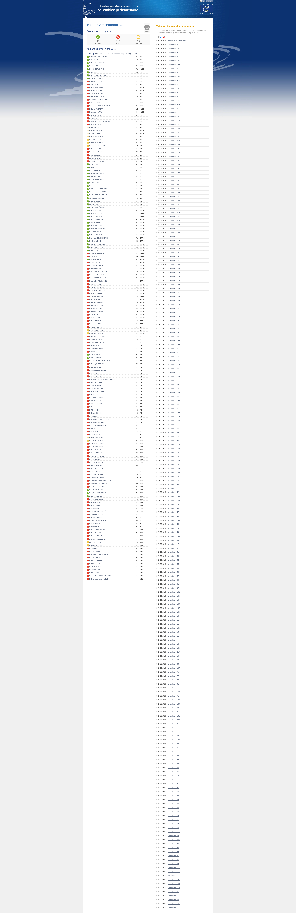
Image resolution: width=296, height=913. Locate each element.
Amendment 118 (174, 732)
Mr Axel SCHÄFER (95, 527)
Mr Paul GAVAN (94, 573)
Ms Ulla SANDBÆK (95, 557)
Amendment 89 (173, 664)
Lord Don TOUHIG (95, 542)
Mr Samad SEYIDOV (95, 155)
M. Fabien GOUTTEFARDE (97, 370)
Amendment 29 (173, 328)
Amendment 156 (174, 908)
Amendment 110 (174, 620)
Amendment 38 (173, 428)
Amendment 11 (173, 112)
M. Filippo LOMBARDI (96, 302)
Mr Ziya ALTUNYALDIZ (96, 388)
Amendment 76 (173, 788)
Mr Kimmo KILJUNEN (96, 536)
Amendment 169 (174, 268)
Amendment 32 (173, 352)
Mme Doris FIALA (94, 60)
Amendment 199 (174, 164)
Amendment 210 (174, 212)
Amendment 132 (174, 436)
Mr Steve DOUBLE (95, 170)
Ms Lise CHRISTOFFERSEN (98, 520)
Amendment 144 (174, 880)
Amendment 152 (174, 888)
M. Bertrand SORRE (95, 373)
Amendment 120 (174, 700)
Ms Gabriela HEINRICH (96, 499)
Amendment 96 (173, 772)
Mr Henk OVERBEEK (96, 560)
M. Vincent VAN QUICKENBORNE (100, 121)
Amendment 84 (173, 800)
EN (200, 1)
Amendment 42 (173, 492)
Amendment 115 (174, 636)
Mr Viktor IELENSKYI (95, 259)
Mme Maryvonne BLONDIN (97, 539)
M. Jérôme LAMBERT (96, 462)
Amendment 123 (174, 128)
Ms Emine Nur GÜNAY (96, 348)
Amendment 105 (174, 604)
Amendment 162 (174, 456)
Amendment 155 (174, 752)
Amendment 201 (174, 388)
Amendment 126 (174, 444)
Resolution (172, 876)
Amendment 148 (174, 344)
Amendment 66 (173, 184)
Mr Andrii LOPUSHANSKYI (97, 69)
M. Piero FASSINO (95, 533)
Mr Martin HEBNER (95, 413)
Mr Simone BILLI (94, 407)
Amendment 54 (173, 560)
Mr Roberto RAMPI (95, 450)
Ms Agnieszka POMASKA (97, 244)
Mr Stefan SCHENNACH (97, 530)
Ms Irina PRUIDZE (95, 164)
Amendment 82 (173, 768)
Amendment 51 (173, 552)
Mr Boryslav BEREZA (96, 247)
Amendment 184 (174, 292)
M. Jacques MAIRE (95, 367)
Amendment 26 (173, 308)
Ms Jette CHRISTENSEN (97, 456)
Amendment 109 (174, 616)
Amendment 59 (173, 632)
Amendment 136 (174, 300)
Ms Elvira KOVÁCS (95, 262)
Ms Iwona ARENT (94, 186)
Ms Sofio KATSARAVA (96, 490)
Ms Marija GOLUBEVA (96, 78)
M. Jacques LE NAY (95, 118)
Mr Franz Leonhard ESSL (97, 269)
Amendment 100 (174, 740)
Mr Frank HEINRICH (95, 321)
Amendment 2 (173, 712)
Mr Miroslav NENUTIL (96, 437)
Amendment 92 (173, 900)
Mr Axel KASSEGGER (96, 416)
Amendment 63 (173, 812)
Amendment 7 (173, 84)
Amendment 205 (174, 756)
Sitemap (85, 1)
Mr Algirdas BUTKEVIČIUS (97, 493)
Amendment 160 (174, 448)
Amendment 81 (173, 748)
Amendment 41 (173, 784)
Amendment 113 (174, 872)
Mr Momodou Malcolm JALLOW (99, 579)
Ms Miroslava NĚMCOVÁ (97, 207)
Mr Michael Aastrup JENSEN (98, 57)
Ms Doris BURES (94, 459)
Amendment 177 (174, 380)
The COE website (206, 8)
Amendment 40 (173, 440)
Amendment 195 (174, 536)
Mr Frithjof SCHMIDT (95, 502)
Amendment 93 (173, 836)
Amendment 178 (174, 276)
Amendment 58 (173, 572)
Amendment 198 (174, 496)
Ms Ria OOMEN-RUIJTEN (97, 278)
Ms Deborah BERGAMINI (97, 265)
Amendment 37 (173, 408)
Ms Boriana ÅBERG (95, 232)
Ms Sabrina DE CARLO (96, 398)
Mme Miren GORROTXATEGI (98, 554)
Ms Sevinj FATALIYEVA (96, 161)
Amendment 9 (173, 96)
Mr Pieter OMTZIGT (95, 210)
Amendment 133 (174, 48)
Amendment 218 (174, 80)
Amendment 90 (173, 680)
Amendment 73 (173, 844)
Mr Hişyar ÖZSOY (94, 564)
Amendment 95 (173, 892)
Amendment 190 (174, 656)
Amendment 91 (173, 684)
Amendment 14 (173, 148)
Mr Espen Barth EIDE (96, 465)
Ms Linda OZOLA (94, 355)
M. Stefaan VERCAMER (96, 253)
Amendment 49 (173, 532)
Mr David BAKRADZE (96, 219)
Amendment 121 (174, 776)
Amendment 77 (173, 676)
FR (203, 1)
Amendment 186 (174, 704)
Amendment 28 (173, 324)
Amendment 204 (174, 764)
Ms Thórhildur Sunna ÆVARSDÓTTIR (101, 481)
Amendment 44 (173, 760)
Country (107, 53)
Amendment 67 (173, 816)
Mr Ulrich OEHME (94, 410)
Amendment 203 (174, 720)
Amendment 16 (173, 160)
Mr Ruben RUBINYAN (96, 312)
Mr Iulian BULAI (94, 72)
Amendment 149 (174, 64)
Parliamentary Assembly (111, 8)
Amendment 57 (173, 576)
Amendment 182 (174, 356)
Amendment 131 (174, 196)
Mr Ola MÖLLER (94, 428)
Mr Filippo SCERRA (95, 382)
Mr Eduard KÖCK (94, 299)
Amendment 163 (174, 460)
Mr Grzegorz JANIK (95, 176)
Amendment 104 (174, 600)
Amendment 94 (173, 864)
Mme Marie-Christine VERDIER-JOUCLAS (102, 379)
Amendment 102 (174, 592)
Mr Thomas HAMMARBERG (98, 425)
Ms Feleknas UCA (95, 567)
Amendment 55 (173, 564)
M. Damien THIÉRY (95, 84)
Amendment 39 (173, 432)
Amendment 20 (173, 208)
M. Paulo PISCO (94, 524)
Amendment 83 (173, 796)
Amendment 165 (174, 468)
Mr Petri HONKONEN (96, 87)
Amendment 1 (173, 780)
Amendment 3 (173, 45)
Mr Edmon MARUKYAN (96, 109)
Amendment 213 (174, 316)
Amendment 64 (173, 824)
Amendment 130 (174, 192)
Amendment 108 (174, 612)
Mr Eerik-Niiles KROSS (96, 63)
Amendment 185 (174, 296)
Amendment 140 (174, 400)
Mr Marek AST (93, 167)
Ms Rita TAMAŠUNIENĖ (96, 179)
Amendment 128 (174, 248)
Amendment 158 (174, 200)
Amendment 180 (174, 284)
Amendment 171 (174, 544)
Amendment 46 (173, 524)
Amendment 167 (174, 476)
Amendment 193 (174, 392)
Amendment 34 (173, 384)
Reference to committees (177, 40)
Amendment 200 (174, 500)
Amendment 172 (174, 692)
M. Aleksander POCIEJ (96, 330)
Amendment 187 (174, 668)
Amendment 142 (174, 332)
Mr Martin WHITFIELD (96, 545)
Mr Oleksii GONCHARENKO (98, 195)
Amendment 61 (173, 584)
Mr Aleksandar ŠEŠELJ (96, 339)
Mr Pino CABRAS (94, 395)
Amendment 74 (173, 852)
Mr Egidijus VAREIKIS (96, 213)
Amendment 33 (173, 368)
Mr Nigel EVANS (94, 201)
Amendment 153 (174, 376)
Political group (118, 53)
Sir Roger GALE (94, 204)
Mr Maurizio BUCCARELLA (98, 391)
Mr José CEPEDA (94, 471)
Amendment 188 (174, 648)
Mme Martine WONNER (96, 422)
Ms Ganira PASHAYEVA (96, 342)
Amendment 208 (174, 140)
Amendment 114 (174, 832)
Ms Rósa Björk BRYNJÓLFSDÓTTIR (100, 576)
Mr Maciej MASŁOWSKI (96, 173)
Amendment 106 (174, 628)
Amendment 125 (174, 416)
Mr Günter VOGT (94, 103)
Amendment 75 (173, 672)
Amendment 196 (174, 520)
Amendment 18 (173, 188)
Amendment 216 (174, 240)
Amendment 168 (174, 264)
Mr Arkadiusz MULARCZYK (97, 192)
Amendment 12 (173, 132)
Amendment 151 (174, 116)
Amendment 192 (174, 77)
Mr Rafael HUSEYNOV (96, 81)
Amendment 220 (174, 304)
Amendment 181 (174, 88)
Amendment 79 (173, 736)
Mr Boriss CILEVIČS (95, 496)
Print (147, 31)
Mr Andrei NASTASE (95, 308)
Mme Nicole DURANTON (97, 293)
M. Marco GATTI (94, 256)
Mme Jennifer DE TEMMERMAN (99, 361)
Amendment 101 (174, 904)
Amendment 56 (173, 568)
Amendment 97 (173, 588)
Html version (159, 37)
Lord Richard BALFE (95, 152)
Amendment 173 (174, 120)
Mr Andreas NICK (94, 318)
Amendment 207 (174, 504)
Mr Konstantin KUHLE (96, 143)
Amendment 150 (174, 144)
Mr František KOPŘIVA (96, 136)
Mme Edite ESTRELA (96, 468)
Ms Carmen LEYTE (95, 324)
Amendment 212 (174, 68)
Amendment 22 (173, 236)
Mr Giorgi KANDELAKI (96, 241)
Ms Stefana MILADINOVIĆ (97, 511)
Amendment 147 (174, 168)
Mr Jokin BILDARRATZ (96, 93)
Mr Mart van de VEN (95, 90)
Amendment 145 (174, 172)
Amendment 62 (173, 792)
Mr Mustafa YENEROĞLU (97, 336)
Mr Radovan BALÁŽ (95, 149)
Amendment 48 (173, 516)
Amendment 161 (174, 452)
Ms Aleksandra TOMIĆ (96, 296)
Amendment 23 (173, 244)
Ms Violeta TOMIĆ (95, 570)
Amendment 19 (173, 204)
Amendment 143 (174, 340)
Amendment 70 (173, 660)
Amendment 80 (173, 744)
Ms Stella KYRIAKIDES (96, 275)
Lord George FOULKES (96, 487)
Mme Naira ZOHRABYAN (97, 146)
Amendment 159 (174, 420)
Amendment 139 (174, 884)
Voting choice (131, 53)
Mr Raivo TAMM (94, 250)
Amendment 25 (173, 260)
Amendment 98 (173, 804)
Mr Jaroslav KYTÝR (95, 112)
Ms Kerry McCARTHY (96, 441)
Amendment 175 (174, 152)
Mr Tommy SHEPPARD (96, 364)
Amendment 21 (173, 228)
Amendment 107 (174, 608)
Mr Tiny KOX (93, 548)
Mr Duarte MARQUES (96, 305)
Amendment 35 (173, 396)
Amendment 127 (174, 424)
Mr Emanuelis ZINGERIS (97, 216)
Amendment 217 (174, 108)
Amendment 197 (174, 528)
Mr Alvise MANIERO (95, 401)
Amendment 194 (174, 360)
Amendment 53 (173, 556)
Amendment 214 (174, 364)
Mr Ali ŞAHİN (93, 352)
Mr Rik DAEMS (94, 127)
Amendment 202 (174, 480)
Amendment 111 (173, 624)
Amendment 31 (173, 348)
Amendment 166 (174, 472)
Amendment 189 (174, 644)
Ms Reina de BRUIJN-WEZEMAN (99, 106)
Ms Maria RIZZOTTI (95, 327)
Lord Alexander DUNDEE (97, 158)
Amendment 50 (173, 540)
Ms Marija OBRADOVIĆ (96, 287)
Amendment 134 (174, 216)
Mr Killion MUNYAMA (96, 235)
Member (98, 53)
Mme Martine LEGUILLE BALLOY (99, 419)
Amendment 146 (174, 412)
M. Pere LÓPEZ (94, 431)
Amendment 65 (173, 820)
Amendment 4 (173, 52)
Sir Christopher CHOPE (96, 198)
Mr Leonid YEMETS (95, 226)
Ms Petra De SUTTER (96, 514)
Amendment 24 (173, 256)
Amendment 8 (173, 92)
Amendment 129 (174, 224)
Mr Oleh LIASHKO (95, 358)
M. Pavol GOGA (94, 508)
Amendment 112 (174, 868)
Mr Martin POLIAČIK (95, 130)
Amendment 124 (174, 372)
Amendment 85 (173, 856)
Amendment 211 (174, 724)
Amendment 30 (173, 336)
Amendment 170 (174, 272)
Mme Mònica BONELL (96, 124)
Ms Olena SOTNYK (95, 66)
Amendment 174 (174, 124)
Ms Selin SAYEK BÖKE (96, 447)
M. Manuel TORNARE (96, 474)
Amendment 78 (173, 708)
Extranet (209, 1)
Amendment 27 (173, 312)
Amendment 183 (174, 288)
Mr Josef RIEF (93, 315)
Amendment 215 (174, 220)
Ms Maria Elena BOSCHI (97, 444)
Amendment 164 (174, 464)
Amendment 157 (174, 180)
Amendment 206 (174, 840)
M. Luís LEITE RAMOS (96, 284)
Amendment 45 (173, 508)
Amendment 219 (174, 652)
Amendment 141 (174, 320)
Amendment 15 (173, 156)
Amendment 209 (174, 104)
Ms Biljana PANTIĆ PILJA (97, 290)
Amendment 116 (174, 688)
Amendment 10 (173, 100)
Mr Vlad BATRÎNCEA (95, 453)
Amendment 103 (174, 596)
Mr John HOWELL (95, 183)
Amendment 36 (173, 404)
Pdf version (164, 37)
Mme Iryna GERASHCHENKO (98, 238)
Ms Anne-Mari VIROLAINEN (98, 281)
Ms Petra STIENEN (95, 133)
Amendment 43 (173, 484)
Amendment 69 (173, 828)
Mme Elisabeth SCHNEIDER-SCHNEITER (102, 272)
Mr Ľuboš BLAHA (94, 505)
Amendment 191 (174, 716)
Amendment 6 (173, 72)
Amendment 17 (173, 176)
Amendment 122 (174, 488)
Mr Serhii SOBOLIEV (95, 223)
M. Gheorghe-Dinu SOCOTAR (98, 484)
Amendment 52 (173, 548)
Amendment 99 (173, 808)
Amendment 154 (174, 60)
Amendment (172, 640)
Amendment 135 (174, 232)
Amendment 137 (174, 252)
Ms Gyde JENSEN (95, 140)
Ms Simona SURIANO (96, 385)
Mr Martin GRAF (94, 345)
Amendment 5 (173, 57)
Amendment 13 (173, 136)
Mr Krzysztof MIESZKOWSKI (98, 75)
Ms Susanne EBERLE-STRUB (98, 100)
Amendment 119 (174, 896)
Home (85, 17)
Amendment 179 (174, 280)
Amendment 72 (173, 848)
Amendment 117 (174, 728)
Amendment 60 (173, 580)
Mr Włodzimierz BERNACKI (98, 189)
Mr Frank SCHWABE (95, 517)
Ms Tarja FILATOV (95, 434)
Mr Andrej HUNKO (95, 551)
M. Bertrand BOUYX (95, 376)
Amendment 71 (173, 696)
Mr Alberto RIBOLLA (95, 404)
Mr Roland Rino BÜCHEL (97, 96)
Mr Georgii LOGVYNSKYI (97, 229)
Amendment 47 (173, 512)
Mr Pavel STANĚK (95, 115)
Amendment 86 (173, 860)
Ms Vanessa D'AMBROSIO (97, 477)
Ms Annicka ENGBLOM (96, 333)
